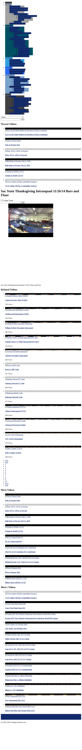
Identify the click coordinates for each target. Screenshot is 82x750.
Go (23, 119)
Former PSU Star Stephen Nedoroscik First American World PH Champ (31, 618)
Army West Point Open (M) (15, 608)
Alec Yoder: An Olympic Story (16, 628)
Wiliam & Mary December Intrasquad (19, 328)
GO (23, 202)
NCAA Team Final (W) (13, 541)
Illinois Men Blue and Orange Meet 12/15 (20, 711)
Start (6, 460)
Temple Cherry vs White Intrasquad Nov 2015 (22, 342)
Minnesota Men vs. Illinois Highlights (18, 680)
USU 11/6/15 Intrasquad (14, 439)
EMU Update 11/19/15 (13, 453)
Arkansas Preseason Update (15, 425)
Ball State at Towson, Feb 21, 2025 (17, 165)
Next (6, 483)
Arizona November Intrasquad (16, 356)
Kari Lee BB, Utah (12, 369)
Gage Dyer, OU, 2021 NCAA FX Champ (20, 649)
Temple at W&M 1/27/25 (14, 176)
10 (6, 481)
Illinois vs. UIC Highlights (14, 690)
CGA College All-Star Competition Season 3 (21, 186)
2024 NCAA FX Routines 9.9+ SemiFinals (20, 552)
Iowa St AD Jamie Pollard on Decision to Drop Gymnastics (26, 135)
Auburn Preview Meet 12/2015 (16, 300)
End (6, 485)
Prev (6, 462)
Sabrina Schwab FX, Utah (14, 383)
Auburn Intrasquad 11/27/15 (15, 411)
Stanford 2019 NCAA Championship (18, 670)
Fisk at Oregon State (12, 145)
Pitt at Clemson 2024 (12, 572)
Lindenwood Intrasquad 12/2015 (17, 314)
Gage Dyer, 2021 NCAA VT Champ (18, 659)
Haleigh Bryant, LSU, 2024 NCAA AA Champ (22, 562)
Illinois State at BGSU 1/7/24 (15, 582)
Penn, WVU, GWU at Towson (16, 155)
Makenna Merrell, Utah (13, 397)
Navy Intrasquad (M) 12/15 (15, 700)
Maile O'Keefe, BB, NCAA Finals (17, 639)
